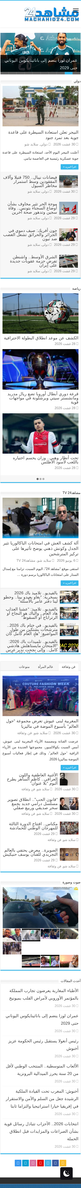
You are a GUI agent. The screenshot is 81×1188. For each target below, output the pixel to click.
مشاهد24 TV (72, 493)
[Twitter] (48, 1163)
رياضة (76, 288)
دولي (77, 81)
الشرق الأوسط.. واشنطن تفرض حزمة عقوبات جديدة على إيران (33, 261)
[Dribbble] (33, 1163)
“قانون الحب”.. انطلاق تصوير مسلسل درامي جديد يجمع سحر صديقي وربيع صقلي (32, 803)
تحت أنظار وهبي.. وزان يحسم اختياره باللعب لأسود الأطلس (46, 460)
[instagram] (18, 1163)
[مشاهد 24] (51, 13)
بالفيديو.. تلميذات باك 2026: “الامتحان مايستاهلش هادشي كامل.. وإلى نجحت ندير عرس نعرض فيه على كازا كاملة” (32, 647)
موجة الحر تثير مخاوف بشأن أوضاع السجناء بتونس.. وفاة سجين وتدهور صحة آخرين (32, 208)
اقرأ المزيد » (69, 166)
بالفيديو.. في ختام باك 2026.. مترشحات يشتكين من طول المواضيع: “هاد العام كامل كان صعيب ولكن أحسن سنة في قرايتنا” (42, 633)
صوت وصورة (72, 882)
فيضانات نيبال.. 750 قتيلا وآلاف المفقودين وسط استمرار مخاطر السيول (30, 181)
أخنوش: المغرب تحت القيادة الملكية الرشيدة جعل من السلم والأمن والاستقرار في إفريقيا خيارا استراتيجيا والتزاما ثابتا (42, 1098)
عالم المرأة (45, 666)
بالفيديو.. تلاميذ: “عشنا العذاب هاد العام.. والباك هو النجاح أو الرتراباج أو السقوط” (32, 613)
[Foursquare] (25, 1163)
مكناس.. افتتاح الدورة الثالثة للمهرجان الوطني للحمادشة (33, 825)
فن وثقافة (68, 666)
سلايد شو (31, 144)
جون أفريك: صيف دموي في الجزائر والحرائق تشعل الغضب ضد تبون (30, 234)
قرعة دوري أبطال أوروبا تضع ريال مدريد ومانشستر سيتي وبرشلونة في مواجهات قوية (43, 397)
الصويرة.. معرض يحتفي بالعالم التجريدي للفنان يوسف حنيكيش (30, 852)
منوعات (24, 666)
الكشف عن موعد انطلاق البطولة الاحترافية (41, 338)
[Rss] (63, 1163)
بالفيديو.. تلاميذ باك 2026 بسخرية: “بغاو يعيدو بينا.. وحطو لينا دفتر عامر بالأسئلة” (31, 597)
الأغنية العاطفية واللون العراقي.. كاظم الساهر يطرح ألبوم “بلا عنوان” (32, 779)
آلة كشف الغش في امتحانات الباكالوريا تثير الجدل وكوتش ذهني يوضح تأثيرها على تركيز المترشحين (41, 548)
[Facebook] (55, 1163)
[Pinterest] (40, 1163)
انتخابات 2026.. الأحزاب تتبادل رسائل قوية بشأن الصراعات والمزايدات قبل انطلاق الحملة (41, 1131)
